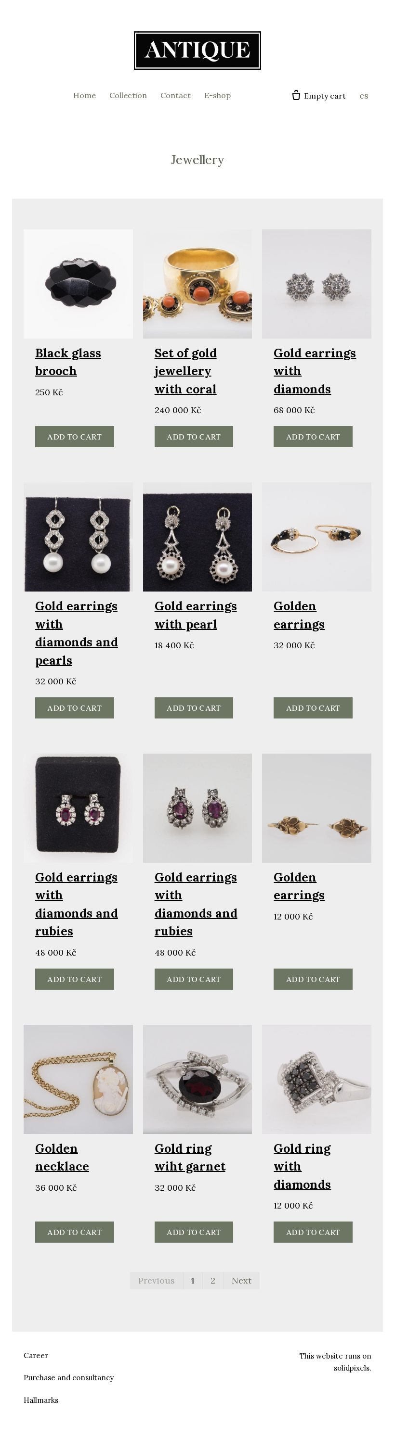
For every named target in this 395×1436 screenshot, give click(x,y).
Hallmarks (41, 1400)
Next (241, 1280)
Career (36, 1355)
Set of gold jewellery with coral (186, 371)
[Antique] (197, 50)
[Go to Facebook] (186, 1354)
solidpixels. (352, 1368)
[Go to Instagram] (209, 1354)
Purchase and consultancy (69, 1377)
